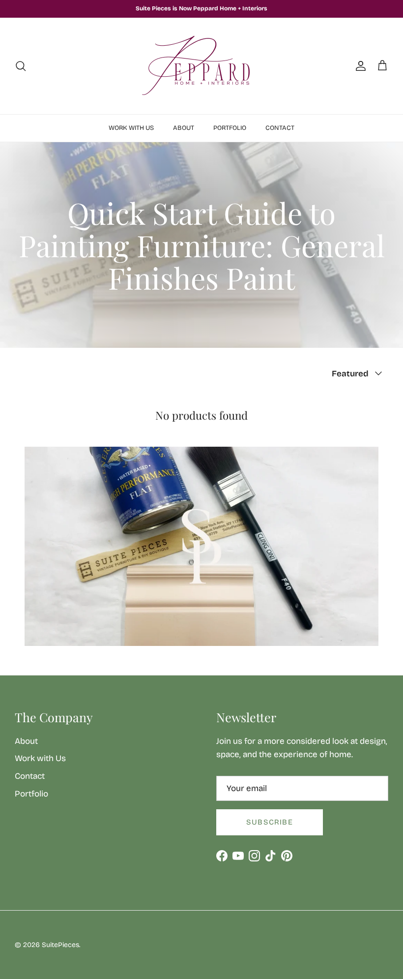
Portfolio (229, 128)
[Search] (21, 66)
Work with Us (131, 128)
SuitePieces (60, 945)
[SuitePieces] (201, 66)
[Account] (359, 66)
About (183, 128)
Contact (279, 128)
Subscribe (269, 822)
